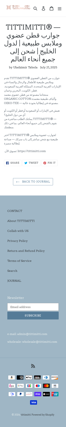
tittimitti (26, 414)
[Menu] (60, 8)
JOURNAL (14, 281)
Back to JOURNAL (35, 181)
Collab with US (17, 231)
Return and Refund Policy (26, 251)
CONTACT (14, 211)
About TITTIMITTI (21, 221)
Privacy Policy (17, 241)
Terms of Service (19, 261)
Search (12, 271)
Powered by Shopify (43, 414)
